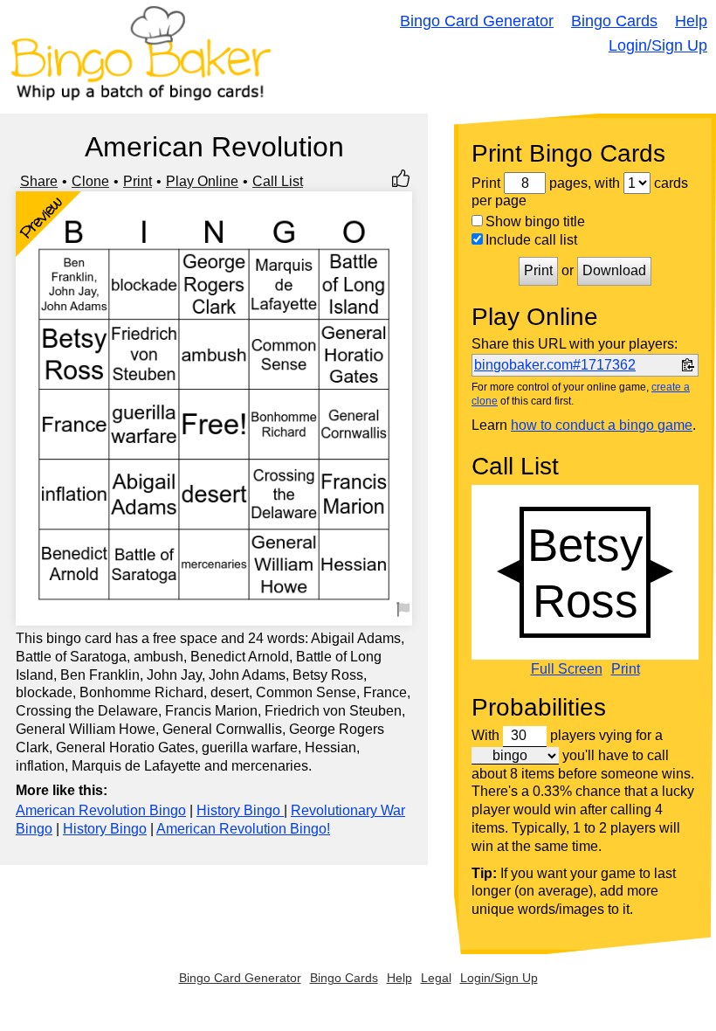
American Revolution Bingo (101, 810)
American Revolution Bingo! (243, 828)
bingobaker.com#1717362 (555, 364)
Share (39, 181)
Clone (90, 181)
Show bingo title (535, 221)
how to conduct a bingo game (601, 425)
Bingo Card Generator (477, 21)
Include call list (531, 239)
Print (137, 181)
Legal (436, 978)
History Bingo (240, 810)
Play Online (202, 181)
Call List (277, 181)
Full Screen (566, 669)
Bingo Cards (614, 21)
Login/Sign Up (658, 45)
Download (614, 270)
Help (691, 21)
